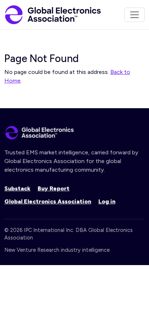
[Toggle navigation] (134, 15)
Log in (106, 201)
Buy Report (53, 188)
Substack (17, 188)
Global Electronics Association (47, 201)
